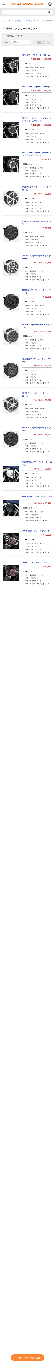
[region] (27, 21)
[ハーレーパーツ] (9, 21)
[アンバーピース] (3, 21)
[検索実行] (49, 12)
